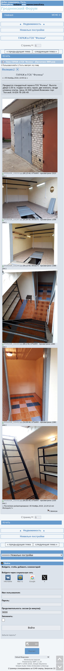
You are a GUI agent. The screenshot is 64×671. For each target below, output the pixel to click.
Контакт (32, 651)
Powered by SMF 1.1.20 (32, 662)
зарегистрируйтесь (35, 4)
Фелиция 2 (8, 69)
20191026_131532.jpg (12, 500)
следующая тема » (46, 51)
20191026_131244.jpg (12, 266)
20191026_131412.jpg (12, 422)
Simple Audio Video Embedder (28, 666)
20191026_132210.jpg (12, 173)
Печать (6, 56)
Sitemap (45, 666)
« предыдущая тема (18, 51)
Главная (8, 15)
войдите (17, 4)
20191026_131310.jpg (12, 344)
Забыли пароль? (9, 635)
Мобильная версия (32, 660)
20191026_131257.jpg (12, 220)
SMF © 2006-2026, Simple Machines (32, 664)
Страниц (26, 45)
